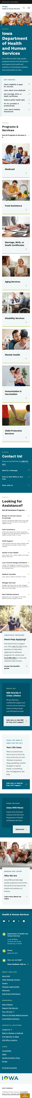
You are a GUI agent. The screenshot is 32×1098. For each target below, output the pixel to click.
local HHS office (10, 658)
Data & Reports (7, 1004)
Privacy (4, 1061)
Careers (5, 983)
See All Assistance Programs (13, 510)
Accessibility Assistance (10, 1019)
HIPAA (4, 1054)
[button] (25, 1095)
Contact (6, 1029)
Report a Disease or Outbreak (12, 1033)
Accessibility (6, 1051)
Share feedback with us (16, 964)
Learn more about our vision (12, 898)
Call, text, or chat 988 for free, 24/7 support (15, 721)
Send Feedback (7, 1088)
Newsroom (20, 829)
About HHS (6, 976)
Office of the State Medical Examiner (15, 1015)
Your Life (7, 1012)
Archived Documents (9, 1068)
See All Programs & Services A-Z (14, 136)
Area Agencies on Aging (10, 1037)
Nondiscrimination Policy (11, 1058)
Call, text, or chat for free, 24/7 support (14, 784)
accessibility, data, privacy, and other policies (15, 1093)
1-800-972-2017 (17, 646)
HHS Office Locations (9, 1040)
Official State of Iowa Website (10, 2)
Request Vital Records (10, 1008)
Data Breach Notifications (11, 994)
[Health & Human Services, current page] (6, 7)
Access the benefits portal (12, 667)
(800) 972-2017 (12, 953)
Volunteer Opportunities (10, 987)
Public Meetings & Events (11, 980)
